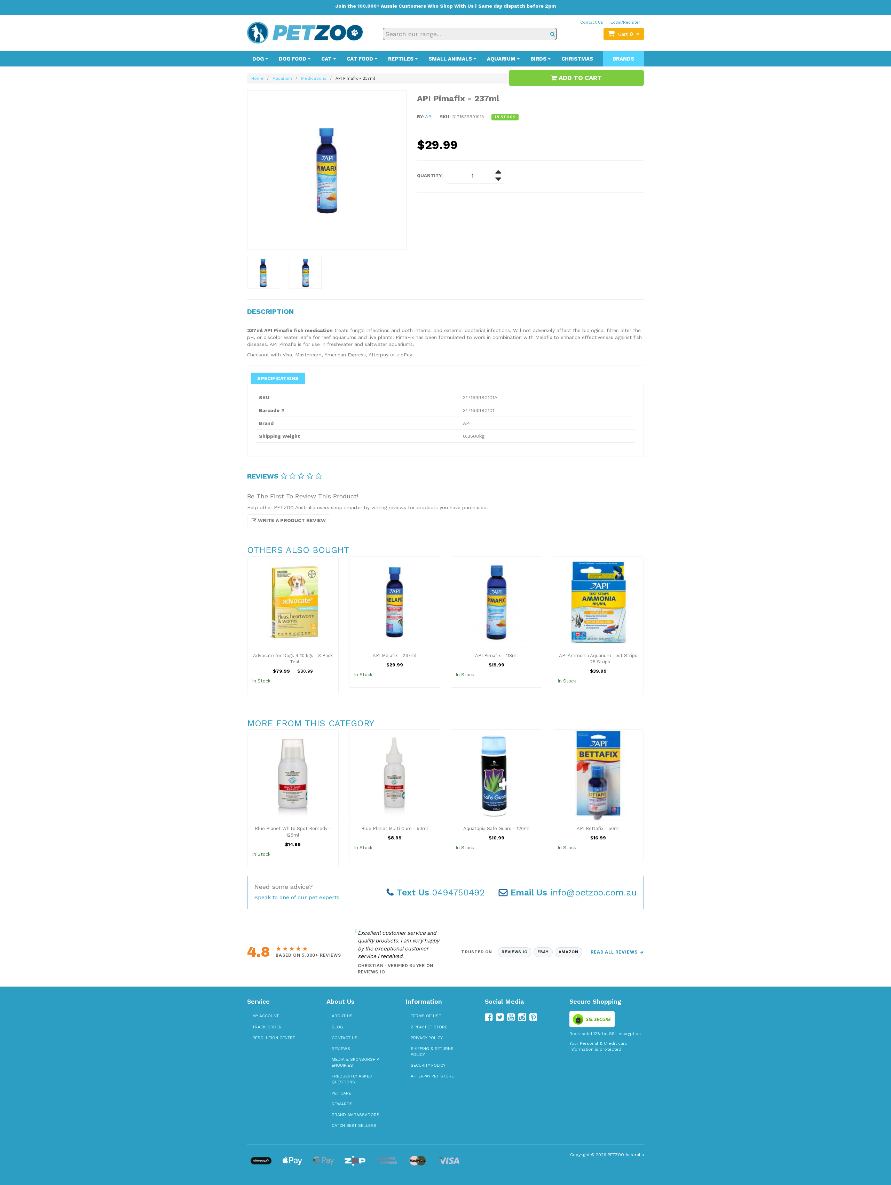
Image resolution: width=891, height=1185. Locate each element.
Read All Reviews (617, 952)
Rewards (342, 1103)
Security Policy (428, 1065)
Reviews (341, 1048)
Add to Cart (579, 77)
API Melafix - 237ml (395, 655)
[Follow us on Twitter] (500, 1017)
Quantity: (430, 175)
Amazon (568, 951)
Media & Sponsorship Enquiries (355, 1062)
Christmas (577, 59)
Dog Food (293, 59)
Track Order (267, 1027)
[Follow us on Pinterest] (533, 1017)
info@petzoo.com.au (574, 892)
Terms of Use (426, 1015)
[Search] (552, 34)
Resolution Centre (273, 1037)
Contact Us (591, 22)
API (429, 116)
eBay (543, 951)
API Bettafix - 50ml (598, 828)
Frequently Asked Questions (352, 1079)
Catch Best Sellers (354, 1125)
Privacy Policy (427, 1037)
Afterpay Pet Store (432, 1076)
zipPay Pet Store (429, 1027)
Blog (337, 1027)
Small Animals (450, 59)
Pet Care (341, 1093)
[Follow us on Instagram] (522, 1017)
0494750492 (441, 892)
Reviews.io (515, 951)
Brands (623, 59)
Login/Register (625, 22)
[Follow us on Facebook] (488, 1017)
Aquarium (502, 59)
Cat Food (360, 59)
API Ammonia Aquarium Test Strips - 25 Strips (598, 659)
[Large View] (263, 273)
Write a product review (291, 520)
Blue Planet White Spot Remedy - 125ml (293, 832)
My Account (265, 1015)
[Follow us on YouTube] (511, 1017)
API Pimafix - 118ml (496, 655)
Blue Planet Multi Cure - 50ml (394, 828)
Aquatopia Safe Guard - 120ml (496, 828)
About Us (342, 1015)
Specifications (278, 378)
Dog (258, 59)
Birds (539, 59)
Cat (327, 59)
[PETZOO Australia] (305, 32)
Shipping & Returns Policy (432, 1051)
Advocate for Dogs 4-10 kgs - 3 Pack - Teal (293, 659)
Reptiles (401, 59)
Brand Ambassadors (355, 1114)
